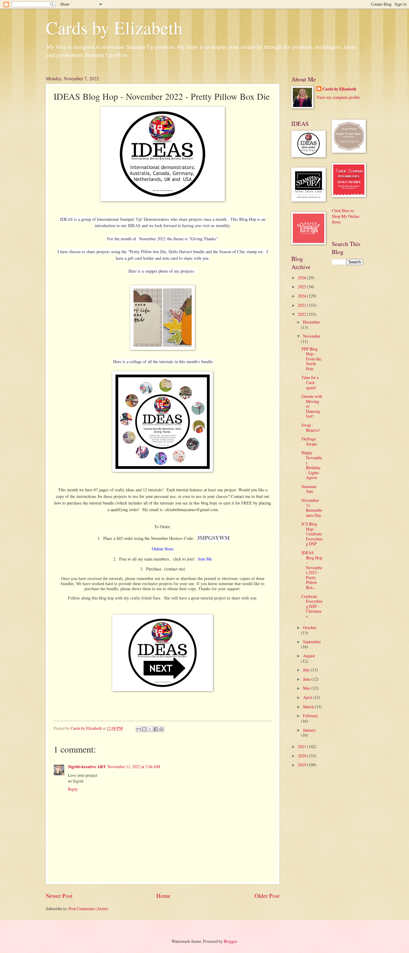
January (309, 730)
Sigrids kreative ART (87, 767)
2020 (302, 756)
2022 (302, 314)
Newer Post (59, 895)
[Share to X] (150, 729)
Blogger (230, 941)
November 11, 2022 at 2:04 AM (133, 766)
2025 (302, 286)
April (308, 697)
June (307, 679)
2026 (302, 277)
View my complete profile (338, 97)
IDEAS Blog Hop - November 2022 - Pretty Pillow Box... (312, 570)
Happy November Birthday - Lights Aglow (312, 465)
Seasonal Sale (309, 489)
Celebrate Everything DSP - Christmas (312, 606)
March (309, 706)
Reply (73, 789)
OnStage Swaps (309, 441)
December (311, 322)
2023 (302, 305)
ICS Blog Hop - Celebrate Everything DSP (312, 533)
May (307, 688)
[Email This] (139, 729)
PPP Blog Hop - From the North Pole (311, 358)
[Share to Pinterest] (161, 729)
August (309, 656)
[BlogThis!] (144, 729)
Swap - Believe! (311, 427)
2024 (302, 296)
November (312, 336)
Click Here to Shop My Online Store (345, 216)
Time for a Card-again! (310, 382)
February (310, 715)
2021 (302, 746)
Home (163, 895)
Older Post (267, 895)
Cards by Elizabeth (114, 28)
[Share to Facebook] (156, 729)
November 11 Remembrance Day (312, 507)
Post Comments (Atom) (88, 908)
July (307, 670)
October (309, 627)
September (312, 641)
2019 (302, 765)
